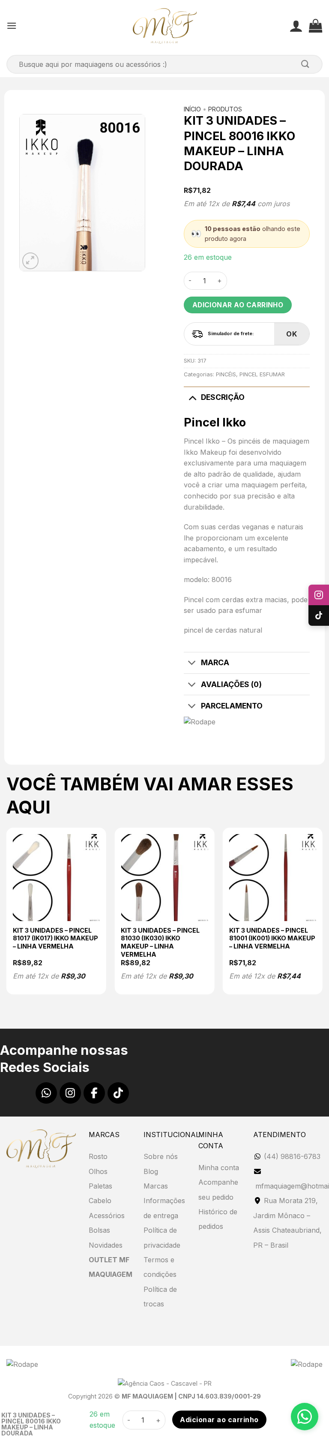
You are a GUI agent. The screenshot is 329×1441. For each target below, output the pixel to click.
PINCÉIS (226, 374)
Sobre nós (161, 1156)
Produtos (225, 109)
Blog (151, 1171)
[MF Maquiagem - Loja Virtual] (165, 26)
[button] (11, 25)
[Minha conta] (296, 25)
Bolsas (99, 1230)
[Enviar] (305, 64)
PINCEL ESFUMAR (262, 374)
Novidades (106, 1245)
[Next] (322, 914)
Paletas (100, 1186)
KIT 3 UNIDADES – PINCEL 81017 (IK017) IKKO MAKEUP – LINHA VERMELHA (55, 938)
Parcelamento (232, 705)
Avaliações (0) (231, 684)
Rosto (98, 1156)
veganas (255, 526)
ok (291, 334)
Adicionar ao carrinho (238, 305)
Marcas (156, 1186)
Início (192, 109)
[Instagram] (70, 1093)
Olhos (98, 1171)
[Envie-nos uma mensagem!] (304, 1416)
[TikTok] (118, 1093)
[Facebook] (94, 1093)
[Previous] (6, 914)
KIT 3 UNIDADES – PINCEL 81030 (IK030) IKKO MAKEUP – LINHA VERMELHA (160, 942)
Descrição (223, 397)
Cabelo (100, 1200)
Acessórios (107, 1215)
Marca (215, 662)
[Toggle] (192, 397)
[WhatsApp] (46, 1093)
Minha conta (218, 1167)
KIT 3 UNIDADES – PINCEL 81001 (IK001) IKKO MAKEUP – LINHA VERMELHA (272, 938)
